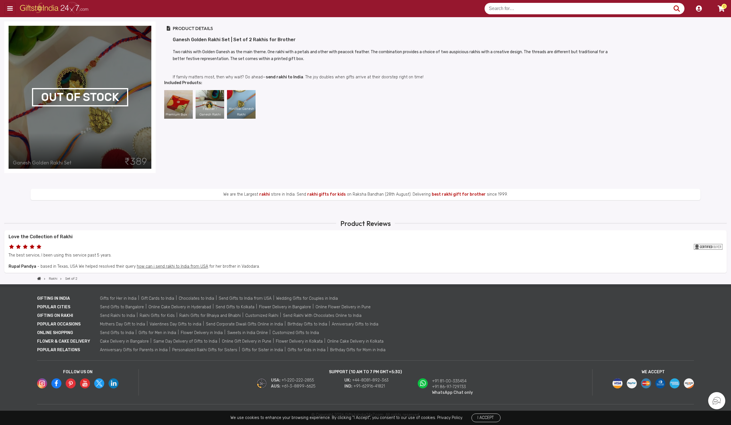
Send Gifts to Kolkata (235, 307)
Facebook (56, 383)
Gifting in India (53, 298)
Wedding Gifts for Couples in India (307, 298)
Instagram (42, 383)
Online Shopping (55, 332)
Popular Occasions (59, 324)
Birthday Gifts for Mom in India (357, 349)
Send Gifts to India (117, 332)
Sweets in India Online (247, 332)
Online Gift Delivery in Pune (246, 341)
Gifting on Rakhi (55, 315)
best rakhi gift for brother (459, 194)
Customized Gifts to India (295, 332)
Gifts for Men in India (157, 332)
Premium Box (176, 114)
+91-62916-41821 (369, 386)
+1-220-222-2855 (298, 380)
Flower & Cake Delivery (63, 341)
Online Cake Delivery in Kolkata (355, 341)
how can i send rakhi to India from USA (172, 266)
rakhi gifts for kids (326, 194)
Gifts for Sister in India (262, 349)
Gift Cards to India (157, 298)
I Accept (485, 417)
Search (676, 8)
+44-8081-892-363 (370, 380)
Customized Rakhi (261, 315)
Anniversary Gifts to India (355, 324)
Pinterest (71, 383)
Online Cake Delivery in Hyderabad (179, 307)
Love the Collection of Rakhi (41, 236)
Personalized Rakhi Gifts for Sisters (204, 349)
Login (698, 8)
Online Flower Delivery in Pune (343, 307)
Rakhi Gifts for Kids (157, 315)
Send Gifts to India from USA (245, 298)
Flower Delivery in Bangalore (285, 307)
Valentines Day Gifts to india (175, 324)
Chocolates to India (196, 298)
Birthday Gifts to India (307, 324)
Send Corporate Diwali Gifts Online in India (244, 324)
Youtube (85, 383)
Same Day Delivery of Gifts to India (185, 341)
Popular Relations (58, 349)
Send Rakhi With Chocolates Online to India (322, 315)
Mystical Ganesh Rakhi (241, 111)
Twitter (99, 383)
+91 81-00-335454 (449, 381)
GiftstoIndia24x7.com (54, 8)
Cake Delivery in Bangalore (124, 341)
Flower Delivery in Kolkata (299, 341)
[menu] (10, 8)
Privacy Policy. (450, 417)
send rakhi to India (284, 77)
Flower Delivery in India (202, 332)
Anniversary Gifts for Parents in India (134, 349)
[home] (39, 279)
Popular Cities (53, 307)
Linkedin (114, 383)
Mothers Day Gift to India (122, 324)
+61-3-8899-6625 (299, 386)
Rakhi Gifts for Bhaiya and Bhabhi (210, 315)
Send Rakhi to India (117, 315)
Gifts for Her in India (118, 298)
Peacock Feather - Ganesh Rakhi (210, 108)
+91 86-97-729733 (449, 386)
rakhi (264, 194)
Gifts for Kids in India (307, 349)
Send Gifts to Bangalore (122, 307)
